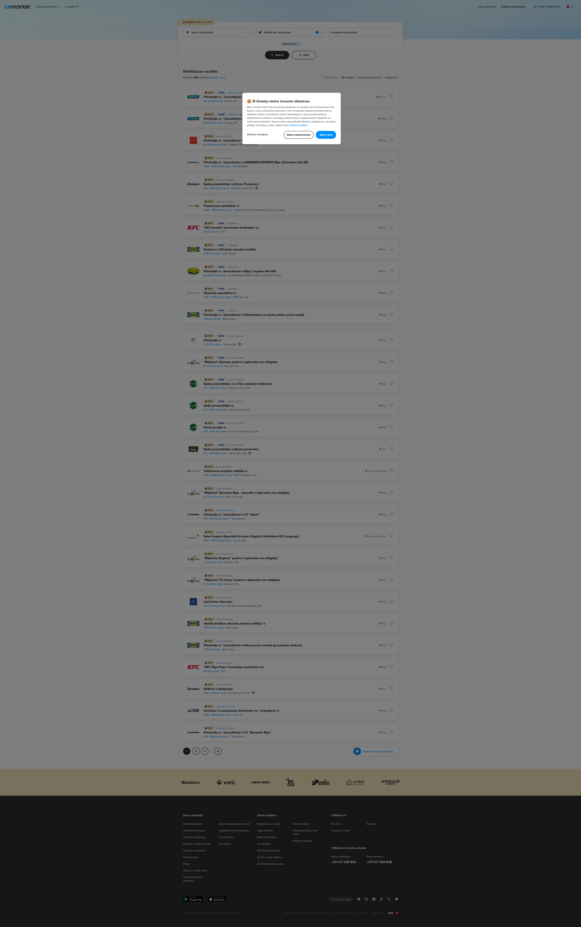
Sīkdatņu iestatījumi (257, 134)
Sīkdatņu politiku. (299, 125)
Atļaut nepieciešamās (299, 134)
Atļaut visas (326, 134)
